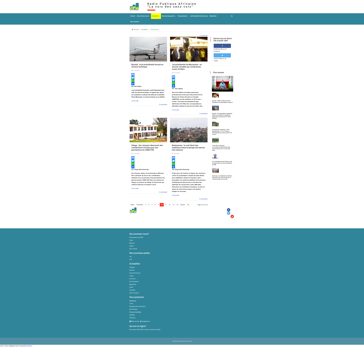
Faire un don (164, 224)
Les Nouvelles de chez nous (199, 16)
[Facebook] (148, 74)
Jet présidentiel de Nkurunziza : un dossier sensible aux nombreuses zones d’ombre (187, 66)
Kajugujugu (132, 300)
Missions (132, 243)
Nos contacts (133, 249)
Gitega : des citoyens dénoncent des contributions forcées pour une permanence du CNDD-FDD (147, 147)
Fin (188, 205)
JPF (130, 256)
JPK (130, 259)
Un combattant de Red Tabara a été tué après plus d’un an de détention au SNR (222, 163)
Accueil (132, 16)
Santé (131, 287)
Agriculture (132, 284)
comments (204, 35)
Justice (131, 276)
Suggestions (146, 321)
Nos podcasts (182, 16)
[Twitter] (148, 77)
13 (173, 205)
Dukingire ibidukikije (135, 312)
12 (169, 205)
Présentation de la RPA (136, 237)
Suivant (182, 205)
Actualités (155, 16)
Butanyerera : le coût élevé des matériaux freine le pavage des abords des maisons (188, 147)
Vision (131, 240)
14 (177, 205)
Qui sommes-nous (143, 16)
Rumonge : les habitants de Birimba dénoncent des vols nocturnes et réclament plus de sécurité (222, 177)
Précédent (140, 205)
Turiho (131, 303)
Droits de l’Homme (134, 273)
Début (132, 205)
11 (165, 205)
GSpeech (29, 346)
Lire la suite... (135, 101)
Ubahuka (132, 315)
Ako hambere (133, 309)
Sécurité (131, 270)
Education (132, 290)
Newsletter (213, 16)
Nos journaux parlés (168, 16)
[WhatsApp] (148, 80)
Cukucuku (132, 318)
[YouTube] (233, 216)
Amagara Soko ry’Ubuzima (137, 306)
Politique (132, 267)
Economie (132, 278)
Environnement (134, 281)
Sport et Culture (134, 293)
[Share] (148, 83)
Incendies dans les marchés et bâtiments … (222, 88)
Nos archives (134, 22)
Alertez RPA (152, 10)
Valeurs (131, 246)
